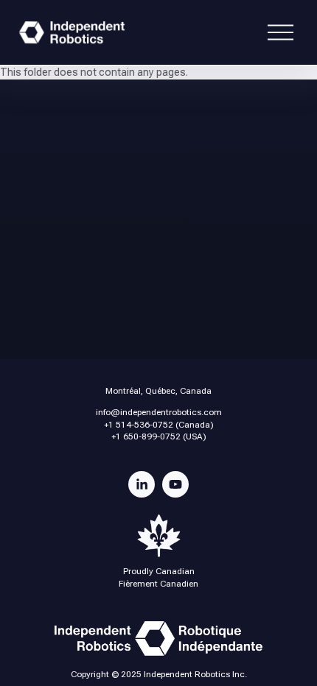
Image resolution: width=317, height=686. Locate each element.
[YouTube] (175, 484)
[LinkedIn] (141, 484)
